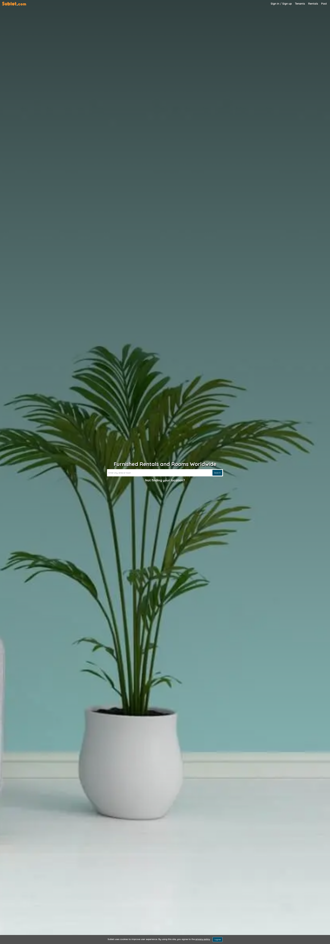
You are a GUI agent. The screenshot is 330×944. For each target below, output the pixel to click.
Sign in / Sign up (281, 3)
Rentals (313, 3)
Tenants (300, 3)
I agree (217, 939)
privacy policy (202, 939)
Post (324, 3)
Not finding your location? (165, 480)
